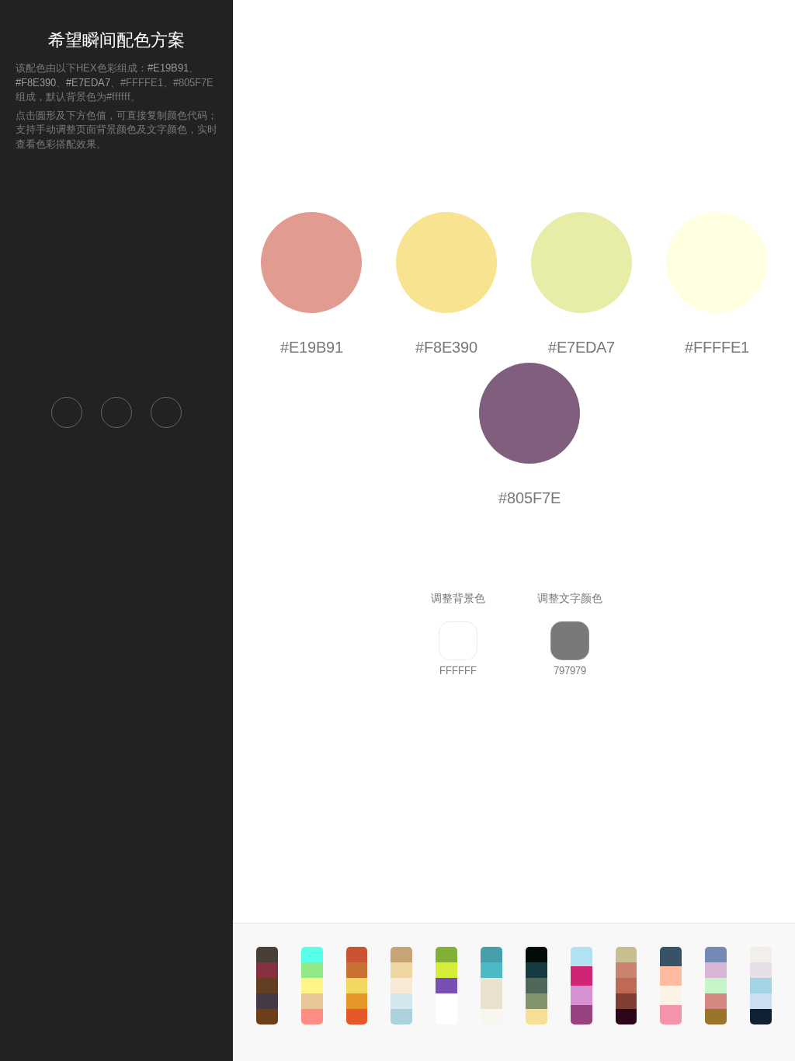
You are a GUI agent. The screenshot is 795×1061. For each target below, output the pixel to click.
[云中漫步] (312, 985)
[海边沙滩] (761, 985)
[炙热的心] (357, 985)
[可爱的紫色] (581, 985)
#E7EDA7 (88, 83)
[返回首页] (66, 412)
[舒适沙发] (401, 985)
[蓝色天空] (491, 985)
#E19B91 (168, 68)
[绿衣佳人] (446, 985)
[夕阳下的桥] (626, 985)
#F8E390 (36, 83)
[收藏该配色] (166, 412)
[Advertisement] (116, 273)
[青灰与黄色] (536, 985)
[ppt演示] (716, 985)
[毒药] (267, 985)
